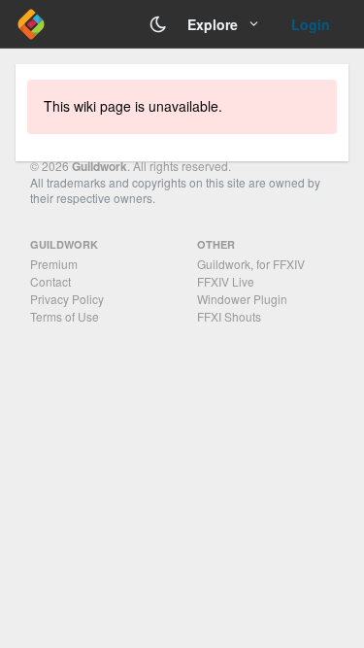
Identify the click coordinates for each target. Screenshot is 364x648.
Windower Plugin (242, 298)
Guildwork (99, 166)
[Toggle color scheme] (158, 24)
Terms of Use (64, 316)
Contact (50, 281)
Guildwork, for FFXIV (251, 264)
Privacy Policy (67, 298)
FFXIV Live (225, 281)
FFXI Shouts (229, 316)
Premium (54, 264)
